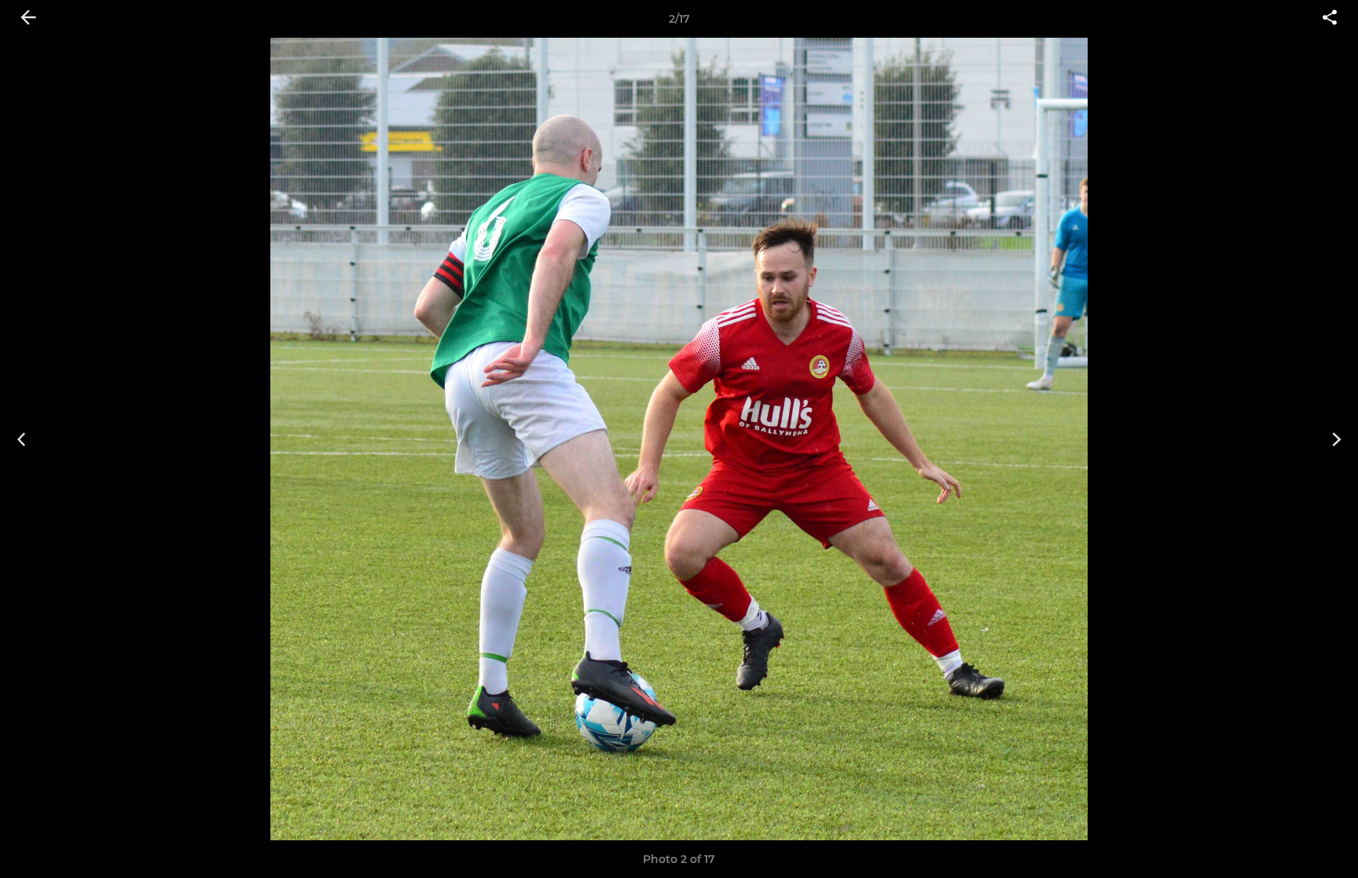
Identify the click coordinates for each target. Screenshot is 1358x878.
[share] (1329, 19)
